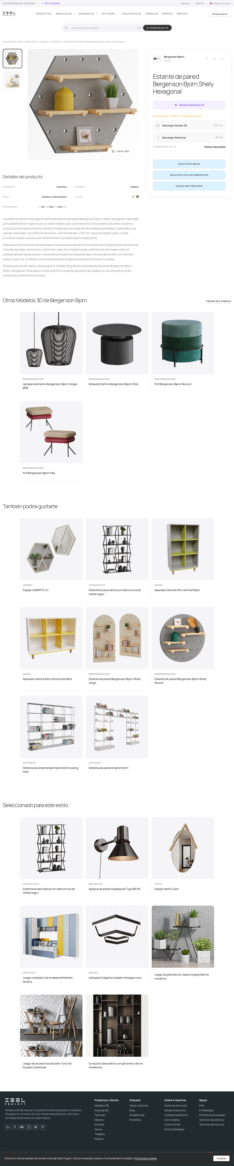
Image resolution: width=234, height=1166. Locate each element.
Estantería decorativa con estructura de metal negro (115, 592)
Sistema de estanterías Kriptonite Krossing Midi (50, 770)
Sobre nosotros (139, 1105)
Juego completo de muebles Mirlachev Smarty (48, 979)
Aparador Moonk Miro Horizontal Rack (47, 679)
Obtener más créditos (215, 146)
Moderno (47, 196)
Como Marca (171, 1120)
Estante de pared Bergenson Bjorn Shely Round (180, 681)
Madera (134, 186)
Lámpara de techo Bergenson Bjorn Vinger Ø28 (50, 386)
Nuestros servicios (175, 1105)
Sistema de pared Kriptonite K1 (109, 768)
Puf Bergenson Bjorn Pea (39, 473)
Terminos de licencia (211, 1124)
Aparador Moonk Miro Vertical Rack (177, 590)
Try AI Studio (52, 3)
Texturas (107, 13)
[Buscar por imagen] (139, 27)
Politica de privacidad (212, 1115)
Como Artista (172, 1124)
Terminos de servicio (211, 1120)
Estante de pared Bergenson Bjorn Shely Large (115, 681)
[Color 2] (133, 196)
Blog (132, 1110)
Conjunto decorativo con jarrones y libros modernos (116, 1065)
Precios (182, 13)
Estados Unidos (221, 3)
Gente (98, 1129)
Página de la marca (218, 301)
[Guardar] (206, 58)
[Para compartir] (222, 58)
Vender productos (175, 1110)
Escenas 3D (86, 13)
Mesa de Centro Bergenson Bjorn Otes (113, 384)
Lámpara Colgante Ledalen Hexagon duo (115, 978)
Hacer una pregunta (189, 186)
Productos (44, 13)
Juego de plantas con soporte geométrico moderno (181, 976)
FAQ (201, 1105)
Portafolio (135, 1120)
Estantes (62, 186)
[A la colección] (214, 58)
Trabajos (151, 13)
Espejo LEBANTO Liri (35, 590)
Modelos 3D (64, 13)
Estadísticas (137, 1115)
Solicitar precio (189, 163)
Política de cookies (145, 1158)
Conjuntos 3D (131, 13)
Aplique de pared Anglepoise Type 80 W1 (115, 889)
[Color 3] (137, 196)
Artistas (99, 1124)
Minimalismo (60, 196)
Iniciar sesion (220, 14)
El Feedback (206, 1110)
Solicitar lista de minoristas (189, 175)
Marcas (167, 13)
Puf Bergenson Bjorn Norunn (173, 384)
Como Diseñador (174, 1129)
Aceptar (221, 1158)
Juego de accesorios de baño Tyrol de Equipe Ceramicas (47, 1065)
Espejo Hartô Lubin (166, 889)
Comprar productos (176, 1115)
